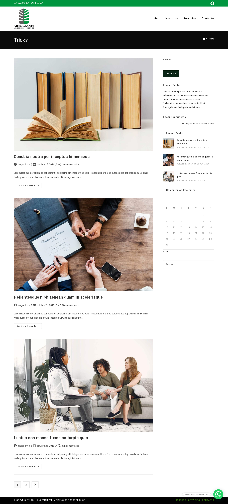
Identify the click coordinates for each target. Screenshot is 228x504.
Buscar (167, 59)
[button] (218, 494)
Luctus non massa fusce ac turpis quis (51, 437)
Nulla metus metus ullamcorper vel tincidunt (184, 103)
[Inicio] (204, 38)
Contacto (208, 500)
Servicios (194, 500)
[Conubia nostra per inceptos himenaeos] (168, 143)
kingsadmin (24, 164)
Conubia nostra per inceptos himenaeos (52, 156)
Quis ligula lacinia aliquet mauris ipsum (181, 107)
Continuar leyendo (29, 186)
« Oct (165, 251)
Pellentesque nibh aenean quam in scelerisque (58, 297)
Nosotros (180, 500)
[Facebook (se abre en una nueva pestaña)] (211, 3)
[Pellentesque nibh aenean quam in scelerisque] (168, 160)
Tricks (211, 38)
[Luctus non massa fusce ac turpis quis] (168, 176)
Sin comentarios (70, 164)
